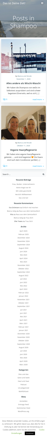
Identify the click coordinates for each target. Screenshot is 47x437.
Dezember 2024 (24, 238)
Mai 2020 (23, 358)
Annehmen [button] (30, 433)
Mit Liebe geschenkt (23, 191)
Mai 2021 (23, 316)
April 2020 (23, 361)
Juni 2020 (23, 354)
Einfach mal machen (30, 207)
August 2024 (23, 248)
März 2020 (23, 364)
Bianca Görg (11, 211)
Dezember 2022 (24, 265)
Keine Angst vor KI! (23, 187)
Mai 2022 (23, 286)
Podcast (23, 384)
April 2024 (23, 258)
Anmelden (23, 401)
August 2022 (23, 275)
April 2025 (23, 231)
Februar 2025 (23, 234)
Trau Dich (29, 218)
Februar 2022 (23, 293)
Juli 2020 (23, 351)
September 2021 (23, 306)
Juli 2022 (23, 279)
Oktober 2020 (23, 340)
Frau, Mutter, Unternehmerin (23, 184)
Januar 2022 (23, 296)
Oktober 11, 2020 (23, 146)
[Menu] (42, 3)
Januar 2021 (23, 330)
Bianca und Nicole (25, 76)
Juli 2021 (23, 310)
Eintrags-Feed (23, 404)
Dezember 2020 (24, 334)
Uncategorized (23, 388)
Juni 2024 (23, 251)
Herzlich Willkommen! (23, 194)
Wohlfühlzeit (23, 391)
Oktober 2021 (23, 303)
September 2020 (23, 344)
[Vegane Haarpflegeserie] (23, 122)
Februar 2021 (23, 327)
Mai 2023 (23, 262)
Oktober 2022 (23, 269)
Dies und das (23, 374)
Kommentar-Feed (23, 408)
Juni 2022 (23, 282)
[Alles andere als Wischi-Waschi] (23, 56)
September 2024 (23, 245)
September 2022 (23, 272)
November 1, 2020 (23, 79)
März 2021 (23, 323)
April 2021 (23, 320)
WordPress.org (23, 411)
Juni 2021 (23, 313)
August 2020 (23, 347)
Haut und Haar (23, 381)
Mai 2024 (23, 255)
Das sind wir (23, 198)
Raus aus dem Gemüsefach (29, 211)
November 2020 (23, 337)
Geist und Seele (24, 378)
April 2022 (23, 289)
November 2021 (23, 299)
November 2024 (23, 241)
